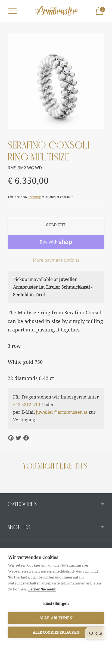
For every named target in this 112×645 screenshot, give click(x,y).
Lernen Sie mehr (42, 589)
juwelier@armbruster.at (62, 412)
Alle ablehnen (56, 618)
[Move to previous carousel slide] (7, 488)
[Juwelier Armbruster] (56, 10)
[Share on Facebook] (26, 438)
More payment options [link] (56, 260)
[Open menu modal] (12, 10)
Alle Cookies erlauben (56, 632)
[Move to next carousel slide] (104, 488)
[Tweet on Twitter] (18, 438)
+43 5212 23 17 (28, 404)
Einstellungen (56, 603)
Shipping (34, 197)
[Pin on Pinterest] (11, 438)
